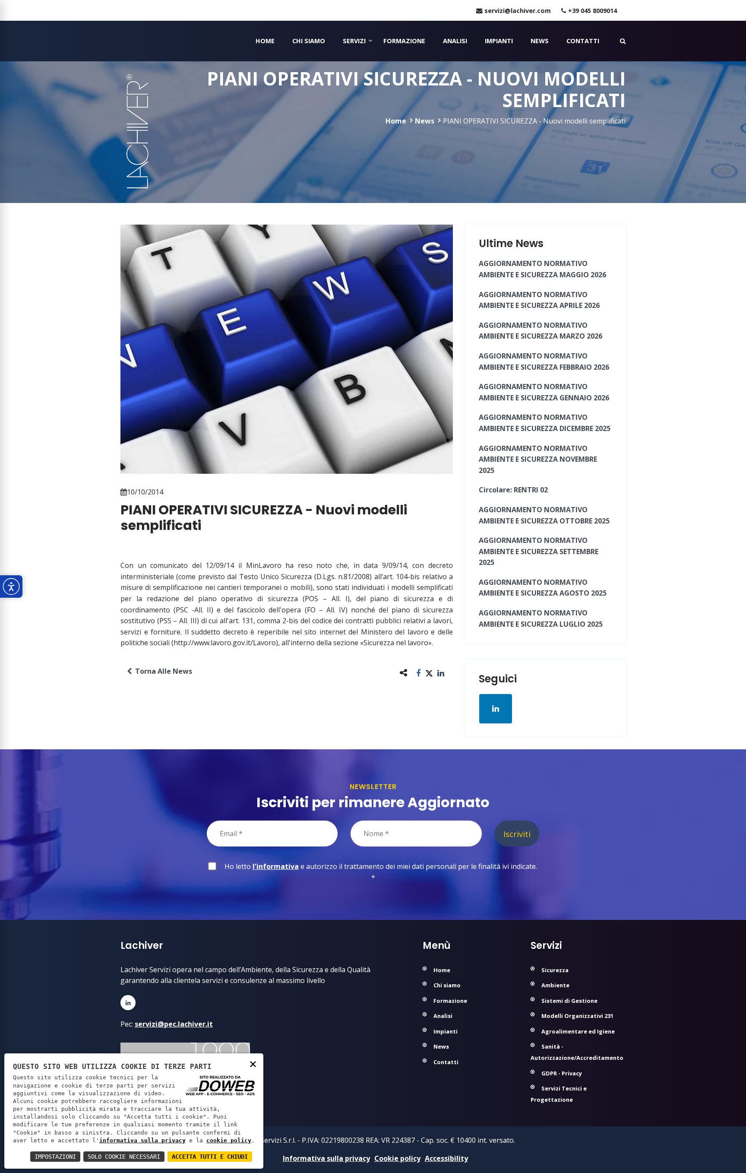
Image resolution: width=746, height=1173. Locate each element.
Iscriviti (517, 833)
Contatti (582, 41)
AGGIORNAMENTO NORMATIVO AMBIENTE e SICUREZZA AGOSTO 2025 (543, 587)
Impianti (499, 41)
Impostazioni (55, 1156)
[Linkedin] (128, 1002)
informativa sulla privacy (142, 1140)
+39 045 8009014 (592, 10)
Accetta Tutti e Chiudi (210, 1156)
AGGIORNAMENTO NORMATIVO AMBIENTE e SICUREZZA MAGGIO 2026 (542, 269)
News (540, 41)
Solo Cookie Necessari (124, 1156)
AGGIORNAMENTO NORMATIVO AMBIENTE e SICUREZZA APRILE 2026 (539, 300)
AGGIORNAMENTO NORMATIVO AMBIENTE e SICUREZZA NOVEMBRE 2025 (538, 459)
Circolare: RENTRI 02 (513, 490)
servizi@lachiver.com (517, 10)
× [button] (253, 1063)
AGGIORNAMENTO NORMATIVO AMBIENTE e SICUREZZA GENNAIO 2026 (544, 392)
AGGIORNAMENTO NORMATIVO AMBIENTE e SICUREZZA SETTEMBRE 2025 (538, 551)
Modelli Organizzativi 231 (577, 1016)
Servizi (354, 41)
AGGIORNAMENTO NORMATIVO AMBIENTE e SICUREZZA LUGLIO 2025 (541, 618)
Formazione (404, 41)
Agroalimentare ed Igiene (578, 1031)
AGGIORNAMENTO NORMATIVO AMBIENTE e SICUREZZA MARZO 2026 (540, 330)
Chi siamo (308, 41)
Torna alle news (162, 671)
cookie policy (228, 1140)
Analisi (455, 41)
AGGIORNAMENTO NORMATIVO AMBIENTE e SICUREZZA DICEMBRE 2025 (544, 422)
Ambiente (555, 985)
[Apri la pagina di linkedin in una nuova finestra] (495, 708)
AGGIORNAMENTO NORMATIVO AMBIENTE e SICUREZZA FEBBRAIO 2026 (544, 361)
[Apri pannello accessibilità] (11, 586)
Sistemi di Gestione (569, 1001)
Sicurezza (555, 970)
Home (265, 41)
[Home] (121, 41)
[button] (418, 672)
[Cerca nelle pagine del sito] (623, 41)
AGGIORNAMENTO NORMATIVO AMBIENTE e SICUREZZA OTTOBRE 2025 (544, 515)
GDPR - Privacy (561, 1073)
